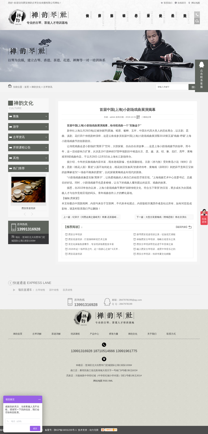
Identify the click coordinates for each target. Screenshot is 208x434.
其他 (16, 158)
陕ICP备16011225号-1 (65, 430)
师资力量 (148, 12)
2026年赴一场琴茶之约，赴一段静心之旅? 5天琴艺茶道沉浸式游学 (94, 249)
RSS (105, 380)
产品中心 (136, 12)
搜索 (194, 87)
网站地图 (195, 3)
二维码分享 (146, 117)
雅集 (16, 116)
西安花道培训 (75, 254)
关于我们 (172, 12)
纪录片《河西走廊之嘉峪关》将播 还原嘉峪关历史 (97, 217)
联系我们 (168, 3)
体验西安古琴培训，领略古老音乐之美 (156, 239)
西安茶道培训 (28, 208)
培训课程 (124, 12)
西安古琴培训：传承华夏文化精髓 (154, 254)
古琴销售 (40, 289)
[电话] (197, 17)
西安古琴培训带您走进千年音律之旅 (155, 244)
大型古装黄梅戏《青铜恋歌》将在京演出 (166, 217)
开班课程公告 (22, 147)
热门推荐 (19, 168)
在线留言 (182, 3)
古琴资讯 (47, 87)
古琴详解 (99, 12)
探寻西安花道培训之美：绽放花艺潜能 (156, 234)
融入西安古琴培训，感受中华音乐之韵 (156, 249)
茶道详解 (111, 12)
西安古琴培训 (75, 234)
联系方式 (185, 12)
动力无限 (93, 430)
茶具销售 (67, 289)
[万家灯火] (108, 430)
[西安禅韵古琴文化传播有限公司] (104, 325)
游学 (16, 126)
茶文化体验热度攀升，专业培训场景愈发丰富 (91, 244)
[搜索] (197, 23)
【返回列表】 (181, 227)
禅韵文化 (160, 12)
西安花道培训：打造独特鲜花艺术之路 (87, 239)
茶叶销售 (54, 289)
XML (110, 380)
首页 (26, 87)
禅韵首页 (87, 12)
